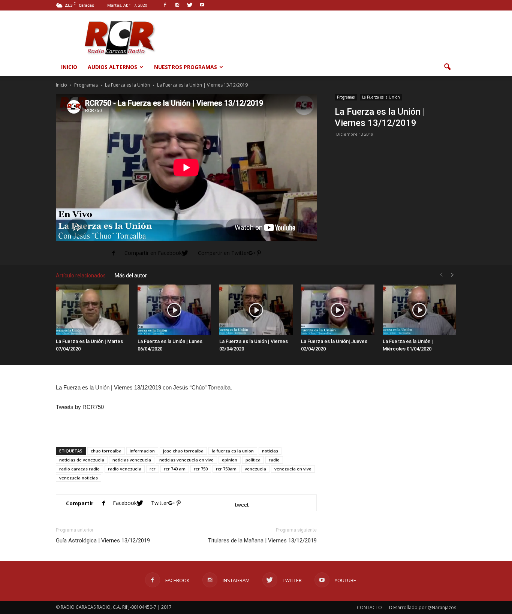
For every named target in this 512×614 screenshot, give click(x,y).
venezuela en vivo (292, 469)
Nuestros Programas (185, 66)
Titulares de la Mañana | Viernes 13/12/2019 (262, 540)
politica (253, 460)
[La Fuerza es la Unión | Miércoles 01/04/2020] (419, 310)
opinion (229, 460)
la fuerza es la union (233, 451)
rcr (153, 469)
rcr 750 (201, 469)
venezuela (255, 469)
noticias (270, 451)
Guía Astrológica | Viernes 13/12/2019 (103, 540)
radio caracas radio (79, 469)
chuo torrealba (106, 451)
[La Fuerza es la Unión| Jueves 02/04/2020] (337, 310)
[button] (447, 67)
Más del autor (131, 276)
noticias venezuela (131, 460)
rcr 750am (226, 469)
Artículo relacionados (81, 276)
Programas (346, 97)
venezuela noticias (78, 478)
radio (274, 460)
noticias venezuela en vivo (186, 460)
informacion (142, 451)
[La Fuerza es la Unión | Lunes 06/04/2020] (174, 310)
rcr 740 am (175, 469)
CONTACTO (369, 607)
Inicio (69, 66)
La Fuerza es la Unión (381, 97)
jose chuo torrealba (183, 451)
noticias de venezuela (81, 460)
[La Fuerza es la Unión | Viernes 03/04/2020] (256, 310)
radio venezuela (124, 469)
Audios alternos (112, 66)
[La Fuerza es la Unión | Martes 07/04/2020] (92, 310)
